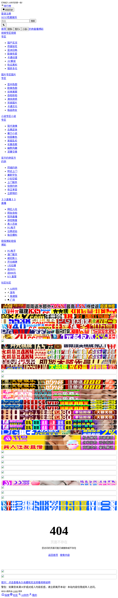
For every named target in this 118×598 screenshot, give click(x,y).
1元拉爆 (11, 265)
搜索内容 (65, 555)
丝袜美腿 (12, 91)
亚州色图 (12, 84)
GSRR (15, 591)
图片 (17, 29)
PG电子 (11, 227)
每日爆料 (12, 235)
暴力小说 (12, 133)
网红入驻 (12, 209)
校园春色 (12, 137)
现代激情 (12, 126)
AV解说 (11, 61)
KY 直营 (11, 276)
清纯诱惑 (12, 99)
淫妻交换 (12, 151)
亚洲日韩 (12, 50)
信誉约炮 (12, 186)
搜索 (33, 21)
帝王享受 (12, 189)
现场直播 (12, 216)
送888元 (11, 273)
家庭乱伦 (12, 140)
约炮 (31, 29)
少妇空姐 (12, 178)
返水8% (11, 269)
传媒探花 (12, 46)
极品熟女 (12, 110)
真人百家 (12, 224)
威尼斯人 (12, 258)
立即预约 (12, 193)
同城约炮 (12, 167)
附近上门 (12, 171)
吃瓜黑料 (12, 65)
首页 (3, 29)
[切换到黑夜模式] (3, 25)
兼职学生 (12, 175)
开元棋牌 (12, 262)
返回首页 (53, 555)
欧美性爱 (12, 53)
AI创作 (13, 289)
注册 (8, 13)
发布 (12, 292)
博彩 (41, 29)
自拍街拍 (12, 95)
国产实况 (12, 42)
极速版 (13, 296)
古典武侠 (12, 129)
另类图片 (12, 102)
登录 (3, 13)
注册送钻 (12, 231)
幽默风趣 (12, 148)
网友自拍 (12, 213)
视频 (9, 29)
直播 (36, 29)
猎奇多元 (12, 68)
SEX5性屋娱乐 (9, 17)
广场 (12, 300)
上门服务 (12, 182)
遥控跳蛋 (12, 220)
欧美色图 (12, 88)
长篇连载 (12, 144)
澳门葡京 (12, 254)
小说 (25, 29)
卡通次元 (12, 106)
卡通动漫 (12, 57)
